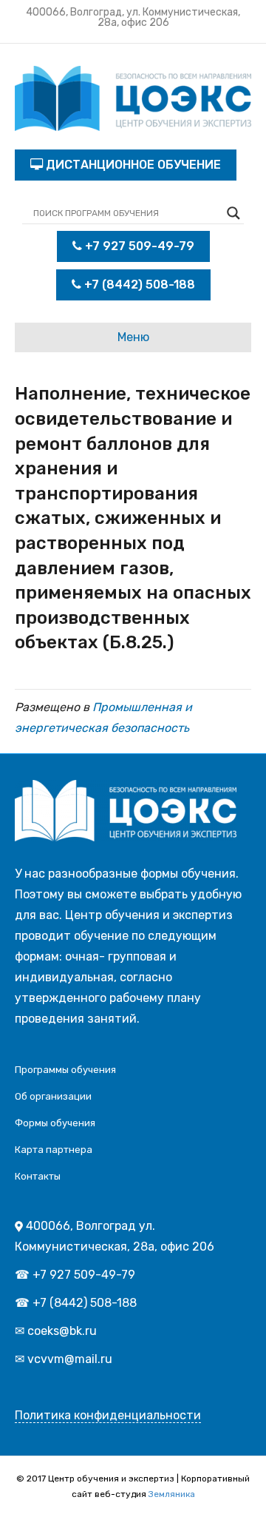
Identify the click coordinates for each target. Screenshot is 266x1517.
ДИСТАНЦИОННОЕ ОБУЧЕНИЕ (132, 165)
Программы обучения (65, 1069)
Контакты (38, 1176)
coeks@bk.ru (62, 1331)
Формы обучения (55, 1122)
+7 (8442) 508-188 (138, 285)
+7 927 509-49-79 (138, 246)
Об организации (53, 1096)
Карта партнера (53, 1149)
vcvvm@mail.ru (69, 1359)
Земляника (172, 1494)
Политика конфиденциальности (108, 1415)
